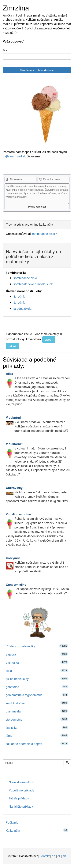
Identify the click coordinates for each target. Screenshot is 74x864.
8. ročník (19, 296)
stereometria (36, 719)
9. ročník (19, 302)
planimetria (36, 711)
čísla (36, 670)
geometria (36, 687)
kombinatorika (36, 703)
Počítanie (12, 822)
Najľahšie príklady (21, 806)
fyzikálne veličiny (36, 679)
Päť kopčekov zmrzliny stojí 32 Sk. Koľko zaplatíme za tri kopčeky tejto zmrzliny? (37, 588)
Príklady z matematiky (36, 646)
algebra (36, 654)
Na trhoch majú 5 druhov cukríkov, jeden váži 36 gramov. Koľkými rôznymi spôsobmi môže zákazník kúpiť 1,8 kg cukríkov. (37, 494)
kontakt (45, 856)
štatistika (36, 727)
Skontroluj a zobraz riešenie (37, 70)
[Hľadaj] (67, 762)
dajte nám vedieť (14, 156)
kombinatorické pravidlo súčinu (34, 284)
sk (64, 856)
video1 (49, 339)
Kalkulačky (36, 830)
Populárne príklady (21, 790)
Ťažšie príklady (19, 798)
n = (5, 50)
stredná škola (22, 308)
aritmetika (36, 662)
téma (36, 735)
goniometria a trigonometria (36, 695)
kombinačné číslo (43, 233)
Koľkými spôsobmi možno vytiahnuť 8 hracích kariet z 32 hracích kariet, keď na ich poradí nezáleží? (37, 564)
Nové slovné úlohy (21, 782)
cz (59, 856)
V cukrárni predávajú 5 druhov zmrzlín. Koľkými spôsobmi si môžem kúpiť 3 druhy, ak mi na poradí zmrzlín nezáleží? (37, 424)
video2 (12, 346)
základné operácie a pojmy (36, 744)
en (53, 856)
